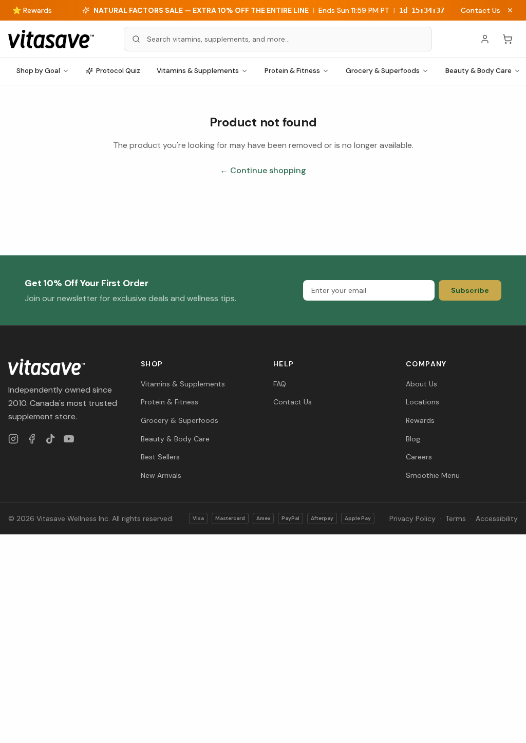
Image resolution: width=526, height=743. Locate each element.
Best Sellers (160, 456)
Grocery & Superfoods (383, 70)
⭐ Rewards (32, 10)
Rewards (420, 420)
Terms (455, 518)
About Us (421, 383)
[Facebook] (32, 439)
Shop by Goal (38, 70)
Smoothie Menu (433, 475)
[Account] (485, 39)
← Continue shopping (263, 170)
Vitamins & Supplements (198, 70)
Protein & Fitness (292, 70)
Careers (419, 456)
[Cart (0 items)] (507, 39)
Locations (422, 401)
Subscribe (470, 290)
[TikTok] (50, 439)
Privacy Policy (412, 518)
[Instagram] (13, 439)
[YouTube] (69, 439)
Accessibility (497, 518)
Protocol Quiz (118, 70)
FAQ (279, 383)
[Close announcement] (510, 10)
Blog (413, 438)
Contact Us (480, 10)
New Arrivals (161, 475)
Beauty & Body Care (175, 438)
